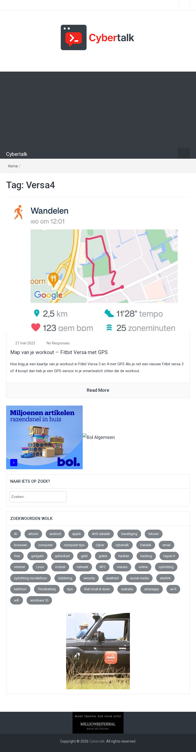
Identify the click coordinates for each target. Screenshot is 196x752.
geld (84, 556)
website (127, 589)
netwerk (82, 567)
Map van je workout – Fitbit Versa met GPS (59, 352)
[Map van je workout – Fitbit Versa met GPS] (98, 267)
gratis (103, 556)
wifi (16, 600)
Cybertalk (16, 154)
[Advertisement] (98, 109)
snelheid (112, 578)
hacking (146, 556)
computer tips (74, 545)
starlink (165, 578)
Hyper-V (169, 556)
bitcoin (154, 534)
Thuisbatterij (47, 589)
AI (15, 534)
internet (19, 567)
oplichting (166, 567)
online (143, 567)
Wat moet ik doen (97, 589)
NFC (103, 567)
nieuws (122, 567)
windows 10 (39, 600)
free (17, 556)
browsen (20, 545)
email (166, 545)
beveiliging (129, 534)
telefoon (20, 589)
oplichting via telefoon (30, 578)
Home (13, 166)
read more (98, 390)
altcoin (33, 534)
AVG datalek (101, 534)
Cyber (100, 545)
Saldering (65, 578)
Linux (40, 567)
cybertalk (122, 545)
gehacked (62, 556)
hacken (123, 556)
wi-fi (173, 589)
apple (76, 534)
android (55, 534)
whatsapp (151, 589)
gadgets (37, 556)
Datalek (145, 545)
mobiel (60, 567)
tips (70, 589)
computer (45, 545)
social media (139, 578)
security (89, 578)
